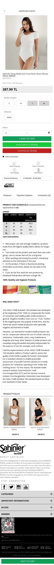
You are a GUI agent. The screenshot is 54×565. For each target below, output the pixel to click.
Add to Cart (28, 561)
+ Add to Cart (27, 138)
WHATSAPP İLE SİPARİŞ (27, 144)
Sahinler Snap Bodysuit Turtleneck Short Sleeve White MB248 (40, 429)
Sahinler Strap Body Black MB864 (14, 428)
